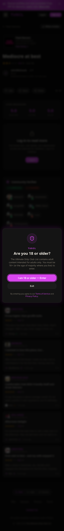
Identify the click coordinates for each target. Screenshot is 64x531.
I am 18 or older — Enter (32, 277)
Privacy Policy (31, 296)
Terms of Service (42, 294)
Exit (32, 286)
